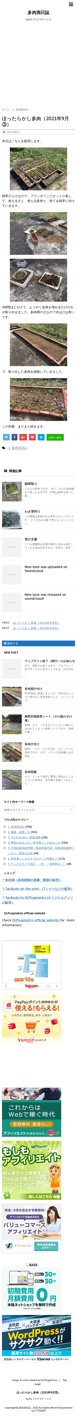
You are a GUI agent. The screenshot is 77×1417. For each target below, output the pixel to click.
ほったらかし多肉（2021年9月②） (36, 623)
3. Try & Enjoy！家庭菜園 (24, 837)
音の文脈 (31, 539)
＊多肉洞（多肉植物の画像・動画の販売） (32, 880)
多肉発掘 (31, 772)
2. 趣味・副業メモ (19, 832)
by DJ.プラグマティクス (38, 1398)
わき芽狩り (32, 511)
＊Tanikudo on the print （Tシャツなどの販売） (38, 889)
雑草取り (31, 484)
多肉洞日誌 (38, 12)
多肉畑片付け (33, 689)
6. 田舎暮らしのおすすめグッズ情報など (33, 858)
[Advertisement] (38, 63)
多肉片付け (32, 744)
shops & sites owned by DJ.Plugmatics (34, 1380)
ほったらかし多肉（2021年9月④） (36, 628)
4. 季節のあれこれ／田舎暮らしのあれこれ (34, 842)
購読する (12, 643)
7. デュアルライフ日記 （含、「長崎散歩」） (37, 864)
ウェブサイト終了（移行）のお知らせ (50, 661)
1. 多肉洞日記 (18, 448)
